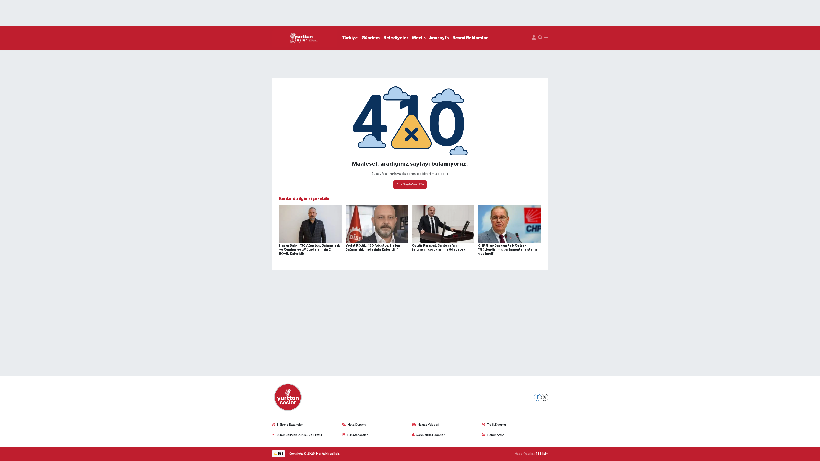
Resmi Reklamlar (470, 38)
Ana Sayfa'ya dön (410, 184)
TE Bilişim (542, 453)
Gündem (371, 38)
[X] (544, 397)
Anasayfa (439, 38)
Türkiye (350, 38)
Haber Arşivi (495, 434)
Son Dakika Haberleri (430, 434)
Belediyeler (396, 38)
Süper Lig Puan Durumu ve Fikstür (299, 434)
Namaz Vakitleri (428, 424)
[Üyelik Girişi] (534, 38)
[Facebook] (537, 397)
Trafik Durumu (496, 424)
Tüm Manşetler (357, 434)
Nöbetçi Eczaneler (290, 424)
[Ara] (540, 38)
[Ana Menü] (546, 38)
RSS (280, 453)
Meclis (419, 38)
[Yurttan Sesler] (304, 38)
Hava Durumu (357, 424)
